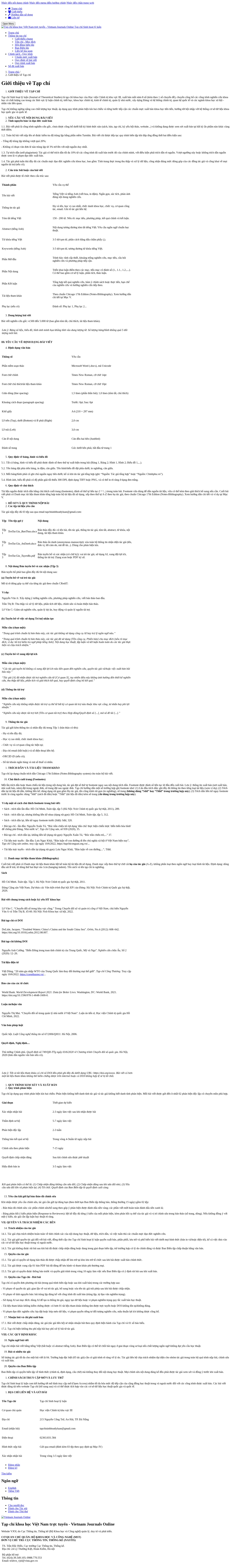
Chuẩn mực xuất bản (26, 57)
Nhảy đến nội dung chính (15, 2)
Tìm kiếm (6, 1473)
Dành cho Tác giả (17, 1508)
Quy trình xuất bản (25, 63)
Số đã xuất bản (16, 66)
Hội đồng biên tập (24, 44)
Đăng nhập (14, 1464)
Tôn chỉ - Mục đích (25, 41)
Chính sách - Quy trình (20, 54)
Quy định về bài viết (26, 60)
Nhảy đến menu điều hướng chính (47, 2)
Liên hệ (15, 17)
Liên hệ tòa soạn (23, 50)
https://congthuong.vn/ (32, 974)
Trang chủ (16, 8)
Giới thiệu (16, 11)
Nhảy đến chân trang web (80, 2)
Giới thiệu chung (24, 38)
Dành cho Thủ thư (18, 1511)
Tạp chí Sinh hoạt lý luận (87, 26)
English (12, 1487)
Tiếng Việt (13, 1491)
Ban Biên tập (22, 47)
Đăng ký (12, 1467)
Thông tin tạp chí (17, 35)
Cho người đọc (16, 1505)
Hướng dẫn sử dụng (22, 14)
